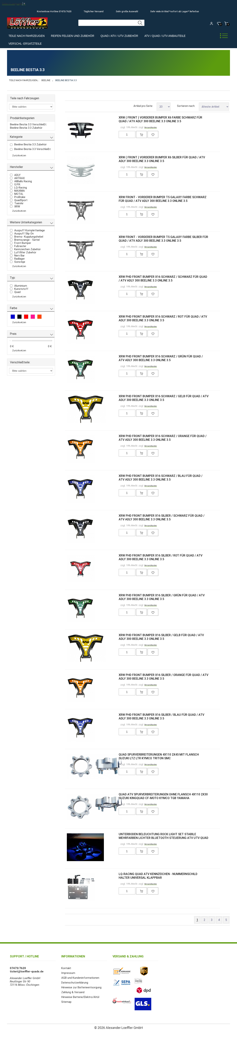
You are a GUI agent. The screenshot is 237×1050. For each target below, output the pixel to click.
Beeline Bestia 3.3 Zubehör (26, 127)
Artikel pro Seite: (143, 105)
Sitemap (66, 1002)
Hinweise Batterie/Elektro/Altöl (80, 997)
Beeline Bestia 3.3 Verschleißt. (28, 124)
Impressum (68, 973)
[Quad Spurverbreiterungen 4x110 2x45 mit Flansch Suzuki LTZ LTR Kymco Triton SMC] (73, 767)
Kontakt (66, 968)
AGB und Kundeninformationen (80, 977)
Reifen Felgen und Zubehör (72, 35)
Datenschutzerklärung (74, 982)
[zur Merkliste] (153, 134)
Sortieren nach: (186, 105)
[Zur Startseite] (28, 29)
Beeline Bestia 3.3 (66, 80)
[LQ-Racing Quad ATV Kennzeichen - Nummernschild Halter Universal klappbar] (73, 887)
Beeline (45, 80)
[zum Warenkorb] (141, 134)
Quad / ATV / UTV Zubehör (119, 35)
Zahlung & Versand (72, 992)
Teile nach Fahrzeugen (27, 35)
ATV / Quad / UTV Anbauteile (165, 35)
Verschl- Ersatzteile (25, 43)
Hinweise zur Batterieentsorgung (81, 987)
